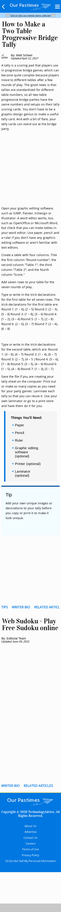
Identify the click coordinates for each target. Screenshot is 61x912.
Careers (31, 843)
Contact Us (31, 838)
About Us (30, 826)
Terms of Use (30, 849)
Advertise (31, 832)
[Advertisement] (30, 172)
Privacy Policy (30, 855)
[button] (3, 6)
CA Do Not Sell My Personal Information (30, 861)
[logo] (30, 6)
